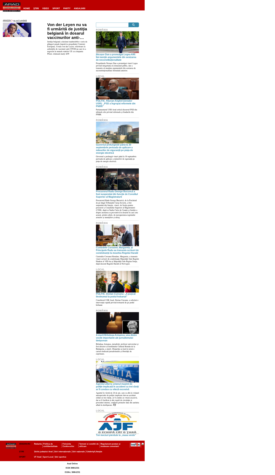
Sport (56, 8)
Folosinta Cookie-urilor (68, 445)
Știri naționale (78, 452)
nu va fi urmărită (20, 20)
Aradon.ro (24, 444)
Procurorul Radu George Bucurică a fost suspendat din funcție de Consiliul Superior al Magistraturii (117, 194)
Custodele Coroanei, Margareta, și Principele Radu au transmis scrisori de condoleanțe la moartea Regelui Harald (117, 250)
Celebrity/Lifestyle (94, 452)
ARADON (7, 20)
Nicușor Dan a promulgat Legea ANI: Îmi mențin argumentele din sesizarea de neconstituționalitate (116, 57)
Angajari (79, 8)
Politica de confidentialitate (50, 445)
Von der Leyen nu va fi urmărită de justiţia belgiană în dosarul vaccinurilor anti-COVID (67, 31)
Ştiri (36, 8)
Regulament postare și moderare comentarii (110, 445)
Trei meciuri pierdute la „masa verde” (116, 435)
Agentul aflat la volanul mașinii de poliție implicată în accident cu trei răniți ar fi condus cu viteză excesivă (117, 387)
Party (66, 8)
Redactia (38, 444)
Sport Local (48, 457)
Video (45, 8)
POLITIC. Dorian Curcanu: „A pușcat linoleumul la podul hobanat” (115, 295)
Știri (21, 452)
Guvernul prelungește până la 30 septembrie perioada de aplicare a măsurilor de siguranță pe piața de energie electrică (114, 149)
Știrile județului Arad (43, 452)
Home (26, 8)
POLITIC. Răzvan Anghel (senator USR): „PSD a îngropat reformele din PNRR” (115, 103)
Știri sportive (60, 457)
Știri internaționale (62, 452)
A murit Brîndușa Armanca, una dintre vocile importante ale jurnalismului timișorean (116, 338)
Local (100, 76)
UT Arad (37, 457)
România (102, 30)
